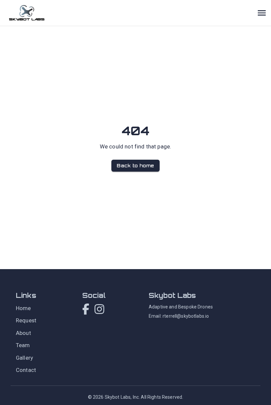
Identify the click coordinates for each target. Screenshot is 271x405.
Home (23, 308)
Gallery (24, 357)
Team (23, 345)
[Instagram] (99, 310)
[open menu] (262, 13)
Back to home (135, 165)
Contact (26, 370)
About (23, 333)
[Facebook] (85, 310)
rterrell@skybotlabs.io (186, 316)
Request (26, 320)
